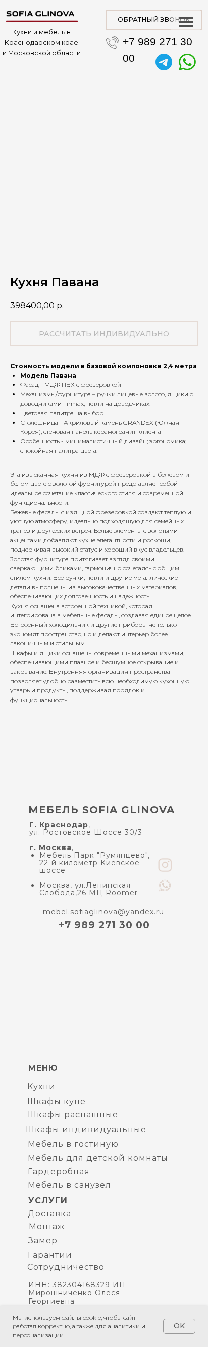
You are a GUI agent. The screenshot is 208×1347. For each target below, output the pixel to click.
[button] (154, 20)
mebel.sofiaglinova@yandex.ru (103, 911)
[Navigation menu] (186, 22)
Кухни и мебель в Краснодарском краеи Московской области (42, 42)
